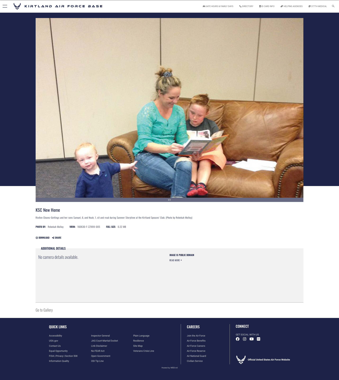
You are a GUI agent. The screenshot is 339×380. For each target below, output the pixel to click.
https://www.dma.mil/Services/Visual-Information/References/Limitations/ (201, 273)
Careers (193, 326)
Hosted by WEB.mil (170, 368)
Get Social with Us (247, 334)
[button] (4, 6)
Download (43, 237)
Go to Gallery (44, 310)
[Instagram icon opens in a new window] (245, 339)
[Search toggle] (333, 6)
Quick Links (58, 326)
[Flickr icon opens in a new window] (258, 339)
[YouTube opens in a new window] (252, 339)
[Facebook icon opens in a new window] (238, 339)
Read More (175, 260)
